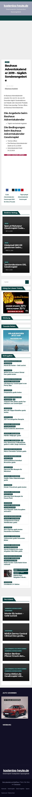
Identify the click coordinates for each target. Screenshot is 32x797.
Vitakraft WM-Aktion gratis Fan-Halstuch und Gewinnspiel (15, 402)
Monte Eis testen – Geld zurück (15, 365)
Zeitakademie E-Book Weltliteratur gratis (11, 521)
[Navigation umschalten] (29, 18)
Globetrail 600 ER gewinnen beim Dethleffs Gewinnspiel (16, 247)
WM (14, 399)
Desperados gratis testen (13, 392)
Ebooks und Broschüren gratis (12, 456)
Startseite (3, 788)
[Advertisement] (16, 37)
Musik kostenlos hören (10, 560)
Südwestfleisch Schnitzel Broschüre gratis (13, 461)
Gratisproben (8, 363)
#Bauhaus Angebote (11, 88)
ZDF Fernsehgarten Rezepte (14, 419)
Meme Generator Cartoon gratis (15, 451)
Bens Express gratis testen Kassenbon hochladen (13, 530)
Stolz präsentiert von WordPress (10, 782)
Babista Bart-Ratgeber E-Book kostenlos (19, 577)
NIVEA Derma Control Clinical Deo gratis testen (14, 373)
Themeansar (17, 784)
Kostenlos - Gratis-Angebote (11, 381)
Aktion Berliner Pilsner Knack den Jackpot (13, 655)
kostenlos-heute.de (16, 5)
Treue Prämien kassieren (10, 547)
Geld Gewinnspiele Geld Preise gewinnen (15, 648)
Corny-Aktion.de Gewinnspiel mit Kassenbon (12, 676)
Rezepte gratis (8, 417)
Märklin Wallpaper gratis (12, 435)
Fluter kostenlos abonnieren (14, 428)
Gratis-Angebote (20, 788)
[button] (26, 18)
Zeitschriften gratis (9, 426)
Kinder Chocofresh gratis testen (15, 487)
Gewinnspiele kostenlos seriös (12, 361)
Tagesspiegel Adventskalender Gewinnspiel (23, 197)
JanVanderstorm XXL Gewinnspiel (15, 265)
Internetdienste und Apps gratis (12, 449)
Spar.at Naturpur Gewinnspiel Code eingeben (13, 228)
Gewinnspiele (11, 788)
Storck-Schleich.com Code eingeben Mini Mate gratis (13, 550)
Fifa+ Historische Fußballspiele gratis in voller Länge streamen (15, 443)
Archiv (7, 62)
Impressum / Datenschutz (8, 793)
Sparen (27, 788)
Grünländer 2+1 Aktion (11, 584)
